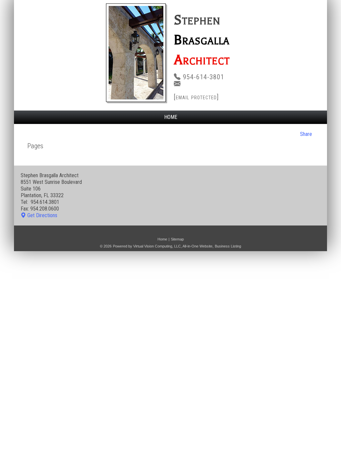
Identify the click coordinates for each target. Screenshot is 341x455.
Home (170, 117)
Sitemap (177, 239)
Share (306, 134)
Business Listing (228, 246)
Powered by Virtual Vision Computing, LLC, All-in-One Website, (163, 246)
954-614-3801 (203, 77)
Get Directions (42, 215)
